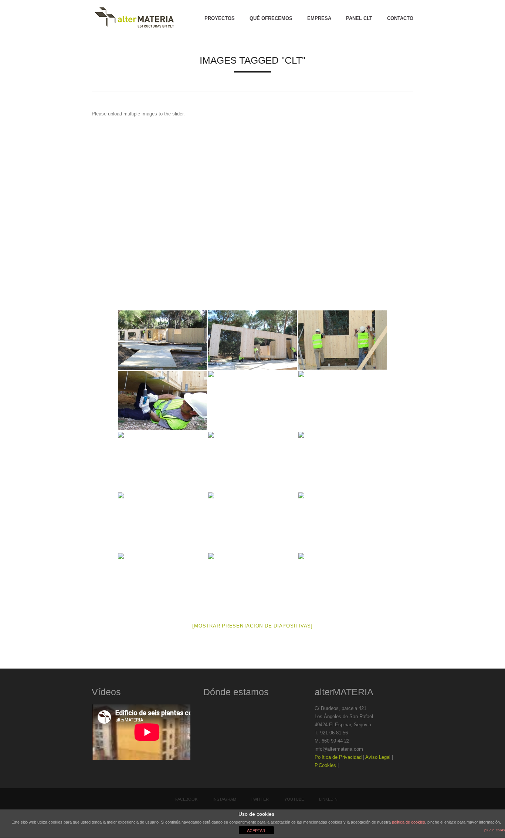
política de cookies (408, 822)
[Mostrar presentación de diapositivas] (252, 626)
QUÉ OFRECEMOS (271, 18)
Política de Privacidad (338, 757)
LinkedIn (328, 799)
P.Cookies (325, 765)
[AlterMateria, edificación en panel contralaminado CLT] (134, 18)
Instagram (224, 799)
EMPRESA (319, 18)
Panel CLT (359, 18)
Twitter (260, 799)
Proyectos (219, 18)
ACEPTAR (256, 830)
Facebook (186, 799)
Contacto (400, 18)
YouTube (294, 799)
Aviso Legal (377, 757)
